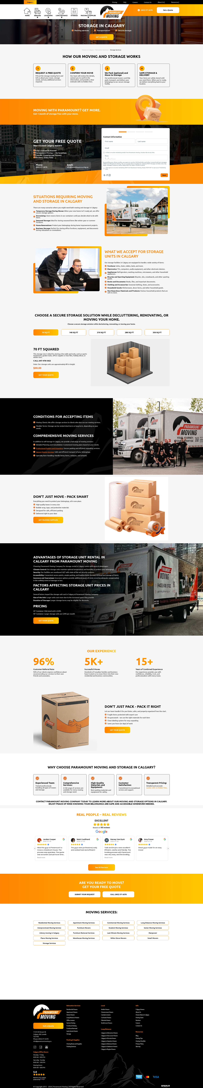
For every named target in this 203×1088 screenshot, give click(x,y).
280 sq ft (129, 332)
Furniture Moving (71, 1026)
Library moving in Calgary (49, 933)
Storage (74, 15)
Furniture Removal (72, 1028)
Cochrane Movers (106, 1017)
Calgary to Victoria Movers (108, 1038)
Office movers (71, 1020)
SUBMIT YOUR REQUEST (85, 894)
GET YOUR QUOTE (117, 730)
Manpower (153, 933)
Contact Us (147, 2)
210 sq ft (101, 332)
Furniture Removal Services (83, 933)
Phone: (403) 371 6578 (41, 1039)
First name (109, 141)
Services (37, 15)
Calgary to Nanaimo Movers (109, 1041)
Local (103, 1005)
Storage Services (49, 943)
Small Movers (153, 938)
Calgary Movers (140, 1009)
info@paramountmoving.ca (77, 167)
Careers (135, 2)
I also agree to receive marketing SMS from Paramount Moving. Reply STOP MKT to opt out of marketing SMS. (135, 168)
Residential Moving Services (49, 922)
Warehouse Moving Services (84, 938)
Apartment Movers (72, 1012)
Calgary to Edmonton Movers (109, 1033)
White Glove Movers (118, 938)
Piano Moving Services (49, 938)
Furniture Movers (84, 928)
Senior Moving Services (153, 928)
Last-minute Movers (72, 1031)
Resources (174, 2)
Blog (137, 1036)
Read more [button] (75, 858)
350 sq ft (157, 332)
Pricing (114, 2)
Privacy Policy (139, 1044)
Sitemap (138, 1046)
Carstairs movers (105, 1015)
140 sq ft (73, 332)
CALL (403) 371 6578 (118, 894)
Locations (48, 15)
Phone (107, 156)
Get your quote (46, 375)
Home (27, 15)
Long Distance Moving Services (153, 922)
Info (137, 1005)
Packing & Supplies (88, 15)
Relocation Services (73, 1005)
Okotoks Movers (105, 1020)
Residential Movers (72, 1009)
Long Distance (61, 15)
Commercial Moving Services (118, 922)
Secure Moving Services (45, 452)
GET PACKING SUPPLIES (48, 520)
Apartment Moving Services (84, 922)
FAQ (124, 2)
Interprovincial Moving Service (49, 928)
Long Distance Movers (73, 1017)
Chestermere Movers (107, 1012)
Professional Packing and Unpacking (49, 448)
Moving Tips (139, 1038)
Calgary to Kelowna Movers (109, 1044)
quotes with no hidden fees (156, 788)
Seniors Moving (71, 1023)
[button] (168, 848)
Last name (141, 141)
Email (107, 148)
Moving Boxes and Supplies (74, 1044)
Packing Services (71, 1046)
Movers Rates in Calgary (142, 1015)
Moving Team (139, 1017)
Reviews (138, 1020)
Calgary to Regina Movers (108, 1049)
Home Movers (71, 1015)
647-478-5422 (45, 360)
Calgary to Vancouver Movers (109, 1036)
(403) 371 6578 (146, 10)
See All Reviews (101, 867)
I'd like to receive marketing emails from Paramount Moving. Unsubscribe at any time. (130, 152)
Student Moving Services (118, 928)
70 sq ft (46, 332)
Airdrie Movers (105, 1009)
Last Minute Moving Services (118, 933)
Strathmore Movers (106, 1023)
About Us (161, 2)
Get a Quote (168, 10)
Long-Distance (106, 1029)
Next (164, 175)
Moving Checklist (140, 1041)
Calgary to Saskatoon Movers (109, 1046)
